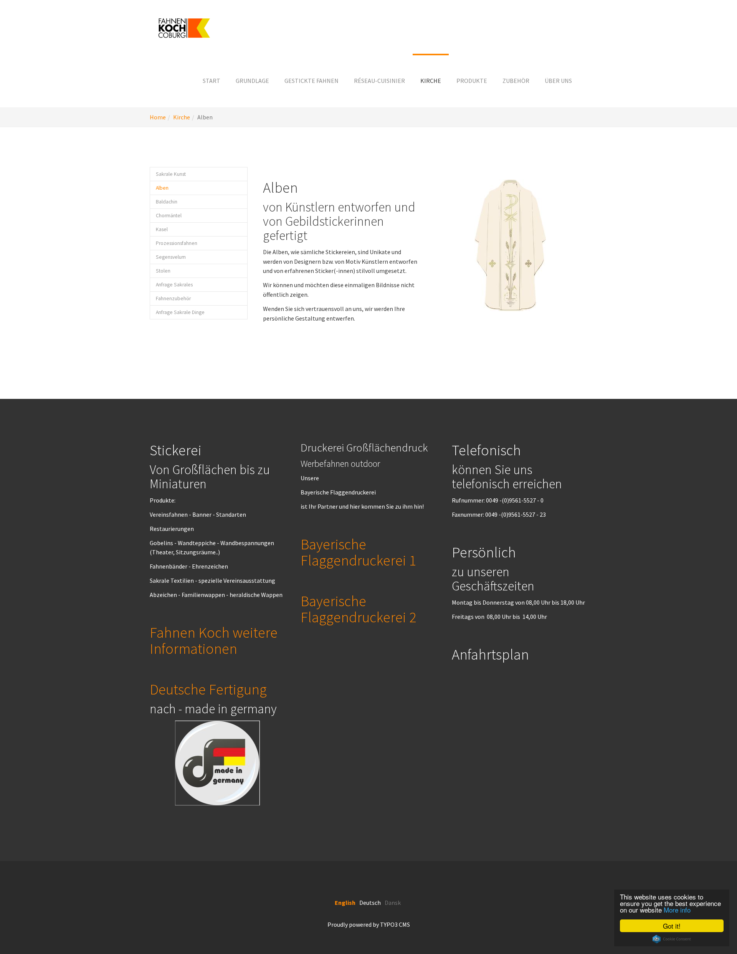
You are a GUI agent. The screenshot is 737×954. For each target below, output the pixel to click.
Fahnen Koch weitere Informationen (214, 640)
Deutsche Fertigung (208, 689)
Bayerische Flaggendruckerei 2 (358, 609)
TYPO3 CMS (395, 924)
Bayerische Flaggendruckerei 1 (358, 552)
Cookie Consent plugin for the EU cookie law (672, 939)
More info (677, 909)
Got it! (672, 926)
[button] (252, 80)
